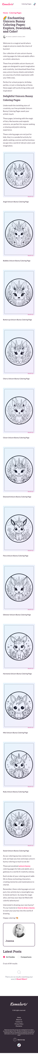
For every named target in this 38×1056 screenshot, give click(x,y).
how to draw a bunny (26, 908)
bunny (27, 866)
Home (5, 13)
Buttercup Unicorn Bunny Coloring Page (17, 320)
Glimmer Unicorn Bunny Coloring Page (17, 615)
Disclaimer (19, 1026)
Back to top (21, 1040)
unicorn (22, 866)
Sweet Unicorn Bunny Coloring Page (16, 851)
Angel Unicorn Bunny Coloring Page (16, 202)
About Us (19, 1019)
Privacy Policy (19, 1024)
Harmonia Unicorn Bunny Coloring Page (17, 674)
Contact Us (19, 1022)
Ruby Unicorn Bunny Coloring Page (15, 792)
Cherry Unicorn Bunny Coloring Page (16, 379)
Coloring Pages (26, 4)
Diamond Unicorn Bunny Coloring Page (17, 497)
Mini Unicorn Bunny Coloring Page (15, 733)
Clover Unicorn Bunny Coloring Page (16, 438)
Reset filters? (22, 979)
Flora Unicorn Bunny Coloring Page (15, 556)
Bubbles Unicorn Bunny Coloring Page (16, 261)
